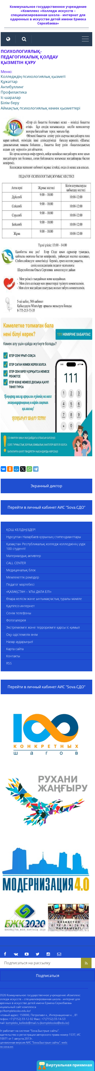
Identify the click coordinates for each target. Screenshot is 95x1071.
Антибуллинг (12, 86)
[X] (23, 469)
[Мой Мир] (16, 469)
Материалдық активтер (23, 556)
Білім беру (10, 102)
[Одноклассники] (10, 469)
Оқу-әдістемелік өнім (22, 634)
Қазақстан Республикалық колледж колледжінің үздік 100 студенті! (45, 546)
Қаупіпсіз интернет (20, 606)
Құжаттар (9, 81)
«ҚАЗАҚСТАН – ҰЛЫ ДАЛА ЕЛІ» (28, 591)
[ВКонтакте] (3, 469)
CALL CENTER (16, 563)
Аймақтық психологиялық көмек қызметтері (40, 108)
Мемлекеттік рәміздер (22, 577)
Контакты (13, 656)
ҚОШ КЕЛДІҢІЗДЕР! (21, 529)
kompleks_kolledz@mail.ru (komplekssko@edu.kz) (37, 1023)
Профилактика (14, 92)
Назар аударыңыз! (19, 641)
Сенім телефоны (18, 613)
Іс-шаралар (11, 97)
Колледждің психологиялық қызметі (33, 76)
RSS (9, 663)
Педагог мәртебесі (20, 584)
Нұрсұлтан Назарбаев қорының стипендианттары (43, 537)
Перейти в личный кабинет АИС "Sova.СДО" (46, 507)
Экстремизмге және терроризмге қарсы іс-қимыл (43, 627)
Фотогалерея (16, 620)
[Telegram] (36, 469)
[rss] (86, 963)
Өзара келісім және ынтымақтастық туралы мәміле (44, 598)
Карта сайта (15, 649)
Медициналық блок (21, 570)
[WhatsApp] (29, 469)
